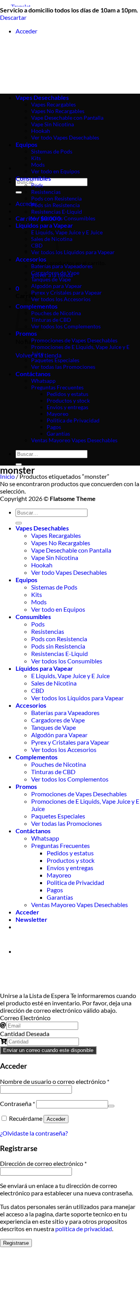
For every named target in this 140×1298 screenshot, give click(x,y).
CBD (37, 690)
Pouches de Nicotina (56, 313)
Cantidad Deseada (24, 1033)
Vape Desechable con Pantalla (71, 550)
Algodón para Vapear (56, 286)
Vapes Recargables (56, 535)
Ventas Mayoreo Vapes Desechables (74, 440)
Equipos (26, 579)
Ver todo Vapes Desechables (69, 572)
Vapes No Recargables (60, 542)
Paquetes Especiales (55, 360)
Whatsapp (43, 380)
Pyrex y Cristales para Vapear (66, 292)
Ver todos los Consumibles (63, 218)
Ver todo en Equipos (55, 171)
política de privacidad (83, 1228)
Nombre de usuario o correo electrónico (54, 1081)
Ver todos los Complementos (66, 326)
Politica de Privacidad (73, 420)
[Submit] (19, 192)
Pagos (54, 427)
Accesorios (31, 259)
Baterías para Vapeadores (62, 266)
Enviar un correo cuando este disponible (48, 1050)
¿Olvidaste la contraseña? (34, 1133)
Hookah (41, 565)
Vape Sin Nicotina (54, 557)
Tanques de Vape (51, 279)
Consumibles (33, 178)
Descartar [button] (13, 17)
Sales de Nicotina (54, 683)
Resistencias (46, 191)
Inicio (7, 476)
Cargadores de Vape (55, 272)
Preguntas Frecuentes (57, 387)
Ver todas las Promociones (63, 366)
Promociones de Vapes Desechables (74, 340)
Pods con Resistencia (56, 198)
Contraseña (17, 1103)
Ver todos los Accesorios (61, 299)
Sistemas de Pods (54, 587)
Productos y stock (68, 400)
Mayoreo (57, 413)
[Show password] (111, 1106)
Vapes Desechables (42, 528)
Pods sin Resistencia (55, 205)
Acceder (56, 1119)
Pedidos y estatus (67, 394)
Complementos (37, 757)
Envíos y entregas (67, 407)
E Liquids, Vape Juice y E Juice (67, 232)
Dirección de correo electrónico (43, 1163)
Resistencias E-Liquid (56, 211)
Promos (26, 333)
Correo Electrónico (25, 1017)
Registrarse (16, 1243)
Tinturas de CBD (51, 319)
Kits (36, 158)
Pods (37, 185)
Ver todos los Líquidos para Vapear (73, 252)
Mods (38, 164)
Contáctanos (33, 373)
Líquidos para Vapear (44, 668)
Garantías (58, 433)
